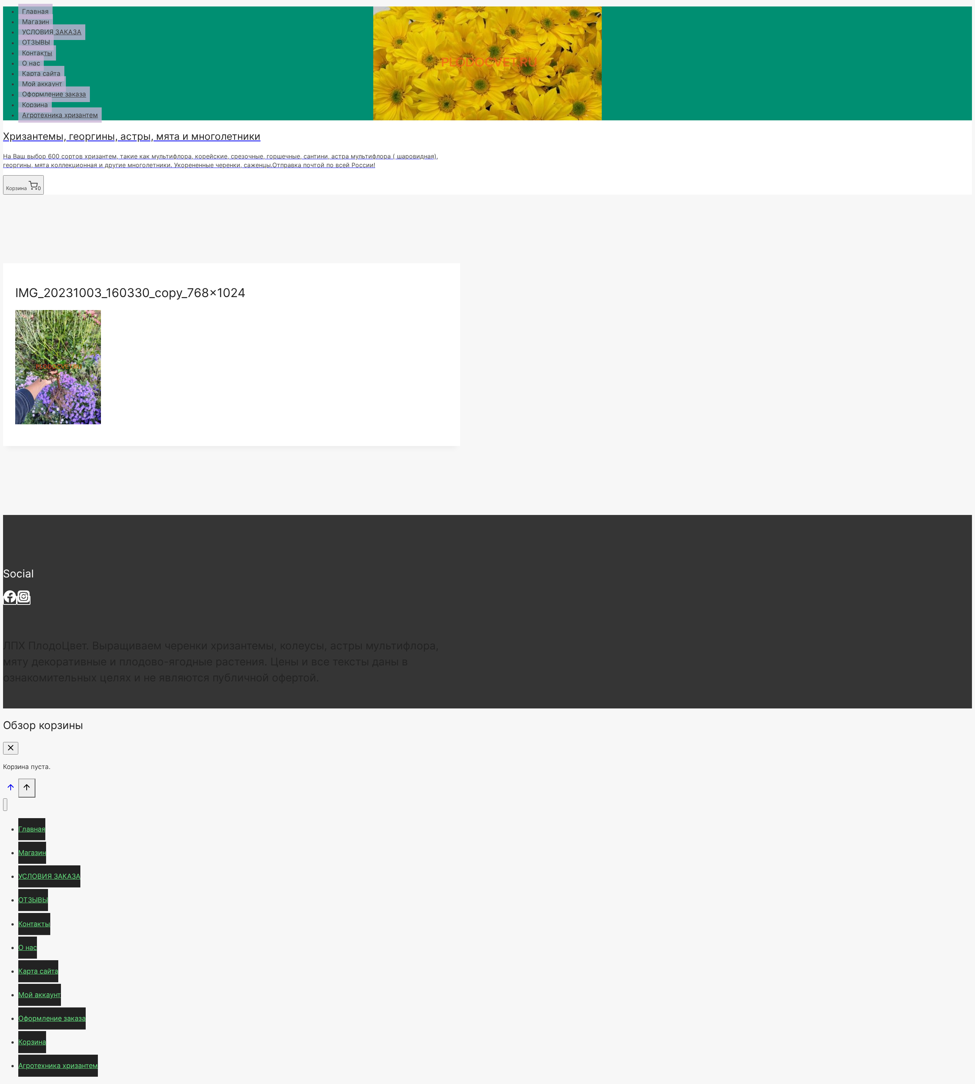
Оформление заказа (54, 94)
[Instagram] (23, 600)
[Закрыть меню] (5, 804)
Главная (35, 11)
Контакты (37, 53)
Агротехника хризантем (60, 115)
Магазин (35, 22)
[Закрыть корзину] (10, 748)
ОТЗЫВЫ (36, 42)
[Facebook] (10, 600)
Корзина (35, 105)
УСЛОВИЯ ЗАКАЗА (52, 32)
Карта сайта (41, 73)
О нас (31, 63)
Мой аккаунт (42, 84)
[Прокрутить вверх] (10, 788)
